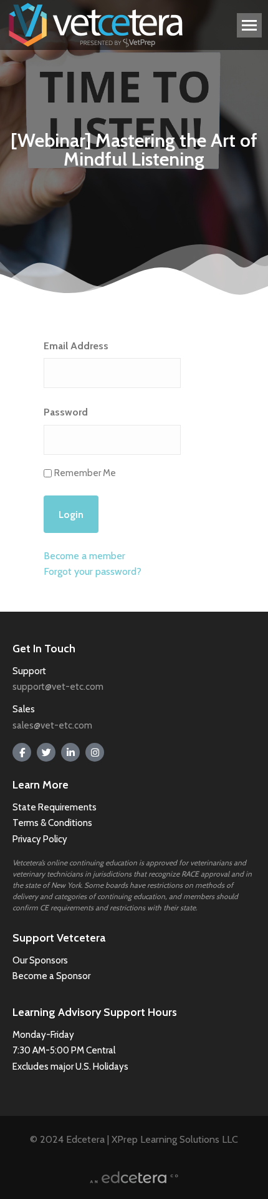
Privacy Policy (39, 839)
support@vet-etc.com (57, 686)
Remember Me (85, 473)
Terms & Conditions (53, 822)
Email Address (76, 346)
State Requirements (54, 807)
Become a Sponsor (51, 976)
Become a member (84, 556)
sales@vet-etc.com (52, 725)
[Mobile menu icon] (249, 25)
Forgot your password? (92, 571)
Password (66, 412)
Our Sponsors (40, 960)
